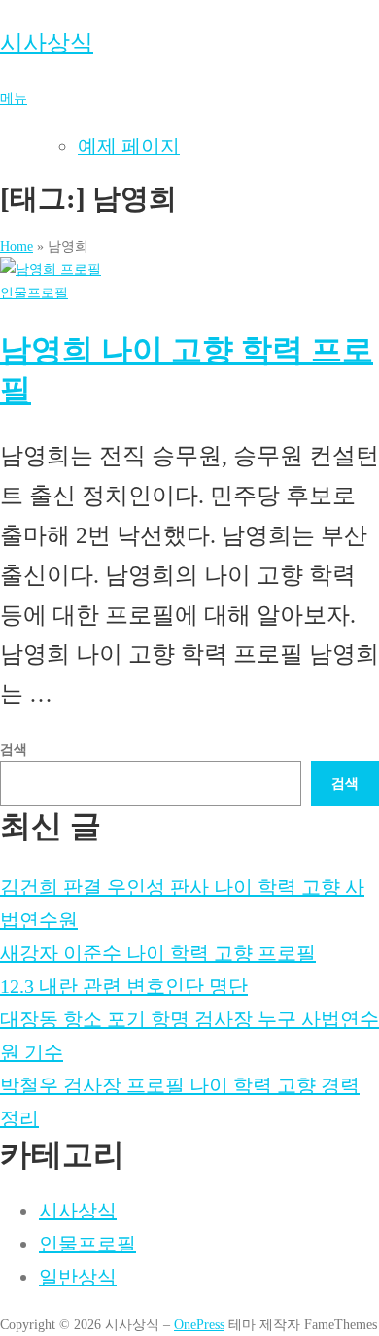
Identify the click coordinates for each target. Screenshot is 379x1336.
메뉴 (13, 98)
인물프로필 (34, 292)
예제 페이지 (129, 145)
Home (16, 246)
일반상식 (78, 1276)
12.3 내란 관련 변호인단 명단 (124, 986)
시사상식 (46, 42)
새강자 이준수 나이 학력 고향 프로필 (158, 953)
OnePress (199, 1324)
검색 (13, 749)
